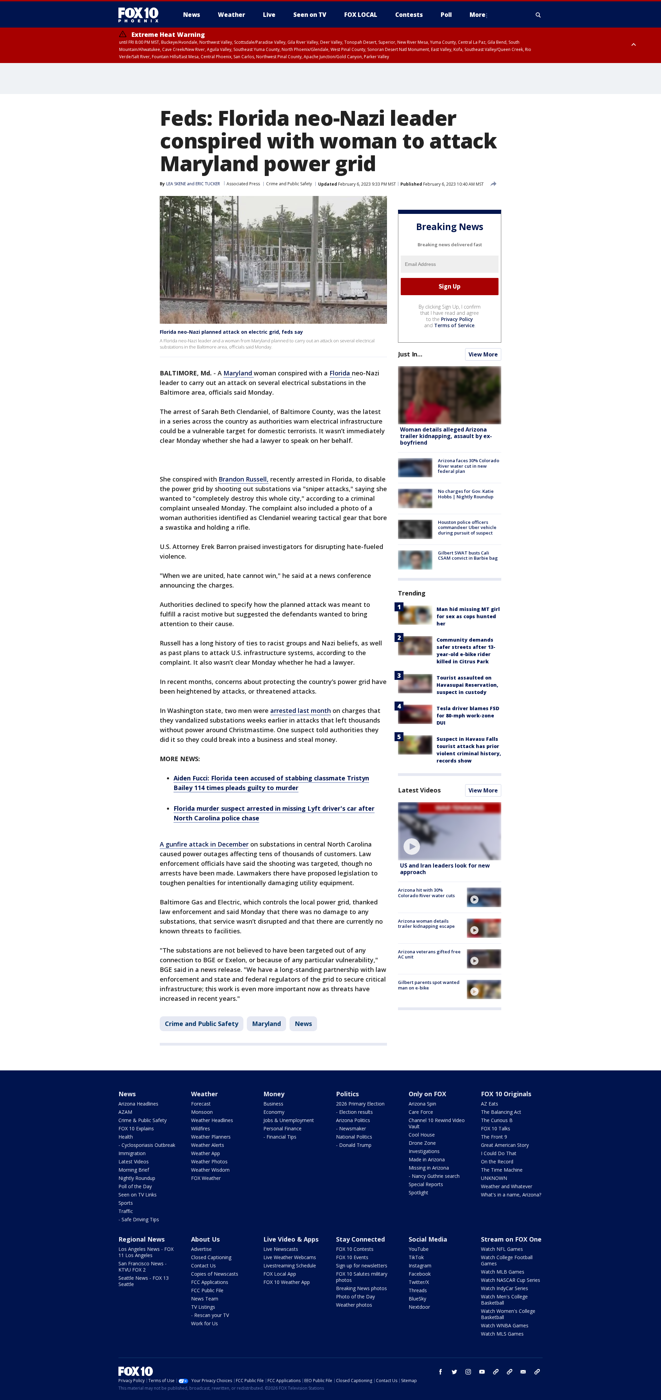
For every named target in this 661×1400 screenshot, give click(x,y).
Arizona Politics (353, 1120)
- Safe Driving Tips (138, 1219)
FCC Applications (209, 1282)
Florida (340, 373)
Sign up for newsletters (361, 1265)
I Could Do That (498, 1153)
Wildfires (200, 1128)
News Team (204, 1298)
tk (495, 1371)
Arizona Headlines (138, 1103)
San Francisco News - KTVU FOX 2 (142, 1266)
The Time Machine (502, 1169)
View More (483, 354)
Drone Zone (422, 1143)
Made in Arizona (427, 1159)
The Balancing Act (501, 1112)
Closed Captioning (211, 1257)
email (523, 1371)
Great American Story (505, 1145)
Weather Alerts (207, 1145)
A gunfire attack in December (204, 844)
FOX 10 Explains (136, 1128)
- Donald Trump (353, 1145)
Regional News (141, 1239)
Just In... (410, 354)
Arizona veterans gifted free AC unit (429, 954)
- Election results (354, 1112)
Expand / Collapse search (538, 15)
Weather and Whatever (506, 1186)
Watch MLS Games (502, 1333)
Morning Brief (133, 1169)
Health (125, 1136)
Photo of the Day (355, 1296)
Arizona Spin (422, 1103)
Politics (347, 1094)
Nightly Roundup (136, 1178)
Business (273, 1103)
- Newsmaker (351, 1128)
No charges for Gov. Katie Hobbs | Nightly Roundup (466, 494)
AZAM (125, 1112)
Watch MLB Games (502, 1271)
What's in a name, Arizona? (511, 1194)
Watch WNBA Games (504, 1325)
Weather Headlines (212, 1120)
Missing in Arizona (429, 1167)
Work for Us (204, 1323)
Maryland (238, 373)
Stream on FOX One (511, 1239)
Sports (125, 1203)
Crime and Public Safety (289, 184)
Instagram (420, 1265)
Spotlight (418, 1192)
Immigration (132, 1153)
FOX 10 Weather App (286, 1282)
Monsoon (202, 1112)
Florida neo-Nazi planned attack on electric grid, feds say (231, 332)
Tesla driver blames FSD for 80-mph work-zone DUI (468, 715)
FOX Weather (206, 1178)
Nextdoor (419, 1307)
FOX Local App (279, 1274)
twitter (454, 1371)
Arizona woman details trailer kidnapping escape (426, 924)
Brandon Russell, (244, 479)
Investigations (424, 1151)
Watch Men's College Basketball (504, 1299)
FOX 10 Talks (495, 1128)
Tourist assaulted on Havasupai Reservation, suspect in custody (467, 684)
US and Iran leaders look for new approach (445, 869)
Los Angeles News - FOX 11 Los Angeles (146, 1252)
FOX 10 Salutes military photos (361, 1277)
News (303, 1023)
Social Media (428, 1239)
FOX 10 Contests (355, 1249)
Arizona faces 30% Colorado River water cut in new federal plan (468, 465)
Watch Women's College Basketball (508, 1314)
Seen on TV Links (137, 1194)
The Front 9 (494, 1136)
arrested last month (300, 710)
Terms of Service (454, 325)
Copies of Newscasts (214, 1274)
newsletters (537, 1371)
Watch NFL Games (502, 1249)
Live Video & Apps (290, 1239)
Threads (418, 1290)
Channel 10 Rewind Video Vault (437, 1123)
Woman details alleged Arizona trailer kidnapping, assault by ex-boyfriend (446, 436)
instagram (468, 1371)
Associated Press (243, 184)
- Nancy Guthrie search (434, 1176)
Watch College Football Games (507, 1260)
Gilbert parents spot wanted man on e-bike (429, 985)
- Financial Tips (279, 1136)
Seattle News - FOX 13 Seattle (143, 1281)
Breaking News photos (361, 1288)
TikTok (416, 1257)
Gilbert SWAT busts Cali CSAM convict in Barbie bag (468, 555)
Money (273, 1094)
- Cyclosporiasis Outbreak (146, 1145)
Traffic (125, 1211)
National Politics (354, 1136)
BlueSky (417, 1298)
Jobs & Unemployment (288, 1120)
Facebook (420, 1274)
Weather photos (354, 1305)
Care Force (421, 1112)
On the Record (497, 1161)
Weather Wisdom (210, 1169)
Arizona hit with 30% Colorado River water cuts (426, 893)
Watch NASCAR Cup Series (510, 1280)
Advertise (201, 1249)
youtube (481, 1371)
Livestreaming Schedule (289, 1265)
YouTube (419, 1249)
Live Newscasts (280, 1249)
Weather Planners (211, 1136)
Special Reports (426, 1184)
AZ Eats (489, 1103)
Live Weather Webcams (289, 1257)
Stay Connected (360, 1239)
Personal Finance (282, 1128)
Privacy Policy (457, 319)
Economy (273, 1112)
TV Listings (203, 1307)
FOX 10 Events (352, 1257)
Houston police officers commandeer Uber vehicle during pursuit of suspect (467, 527)
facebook (440, 1371)
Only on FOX (427, 1094)
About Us (205, 1239)
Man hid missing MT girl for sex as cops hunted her (468, 616)
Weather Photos (209, 1161)
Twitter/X (419, 1282)
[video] (449, 831)
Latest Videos (419, 790)
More (477, 15)
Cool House (422, 1134)
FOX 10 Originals (506, 1094)
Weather (204, 1094)
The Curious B (497, 1120)
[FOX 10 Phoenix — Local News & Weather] (141, 15)
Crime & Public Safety (142, 1120)
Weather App (205, 1153)
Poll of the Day (135, 1186)
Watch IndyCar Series (504, 1288)
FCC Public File (207, 1290)
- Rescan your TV (210, 1315)
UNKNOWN (494, 1178)
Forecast (201, 1103)
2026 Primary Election (360, 1103)
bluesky (509, 1371)
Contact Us (203, 1265)
